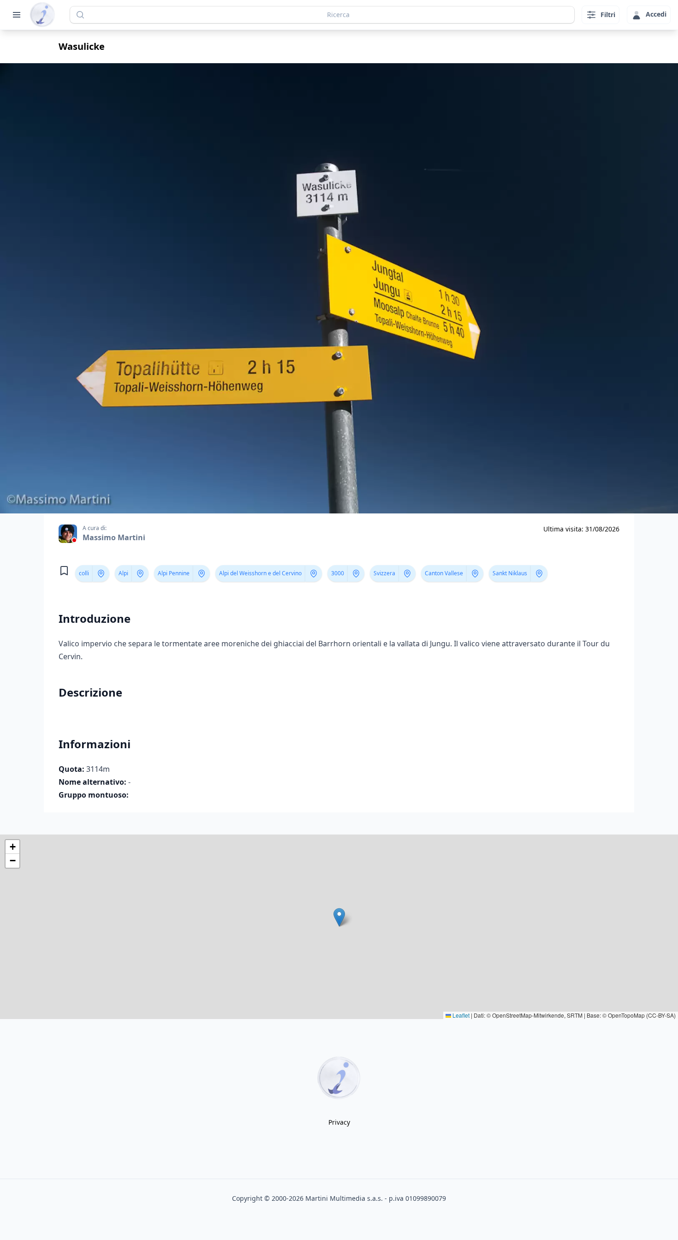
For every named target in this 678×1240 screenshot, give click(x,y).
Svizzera (384, 573)
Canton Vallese (444, 573)
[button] (339, 917)
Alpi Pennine (174, 573)
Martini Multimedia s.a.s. (344, 1198)
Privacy (339, 1122)
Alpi (123, 573)
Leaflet (460, 1015)
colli (84, 573)
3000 (337, 573)
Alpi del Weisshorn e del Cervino (260, 573)
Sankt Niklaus (510, 573)
